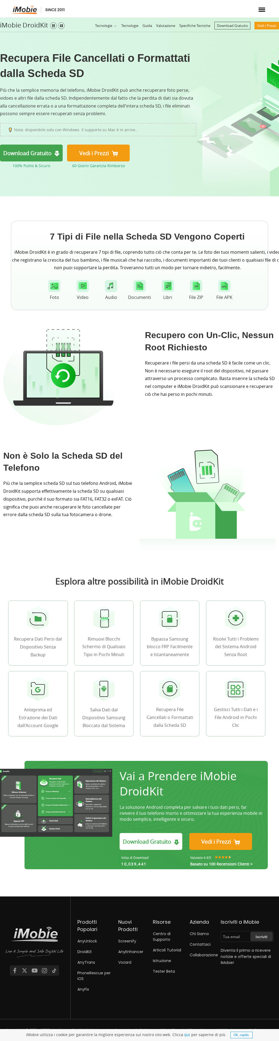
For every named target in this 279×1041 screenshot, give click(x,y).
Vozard (124, 962)
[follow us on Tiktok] (54, 970)
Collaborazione (204, 955)
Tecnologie (103, 25)
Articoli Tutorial (167, 950)
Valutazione (165, 25)
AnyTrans (86, 962)
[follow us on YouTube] (34, 970)
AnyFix (83, 989)
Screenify (127, 941)
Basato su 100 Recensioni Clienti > (221, 864)
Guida (147, 25)
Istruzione (162, 960)
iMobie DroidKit (24, 25)
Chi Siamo (199, 933)
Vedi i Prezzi (266, 25)
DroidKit (84, 951)
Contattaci (200, 944)
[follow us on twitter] (24, 970)
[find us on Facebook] (14, 970)
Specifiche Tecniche (194, 25)
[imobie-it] (38, 10)
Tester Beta (164, 971)
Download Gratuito (232, 25)
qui (187, 1034)
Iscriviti (261, 937)
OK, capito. (241, 1035)
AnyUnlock (87, 941)
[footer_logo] (35, 945)
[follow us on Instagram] (44, 970)
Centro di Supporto (162, 936)
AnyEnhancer (130, 951)
